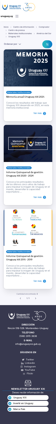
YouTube (29, 369)
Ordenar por (10, 44)
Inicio (6, 27)
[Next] (35, 298)
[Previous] (20, 298)
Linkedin (29, 362)
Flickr (29, 373)
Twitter (29, 359)
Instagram (29, 366)
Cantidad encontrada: (27, 294)
